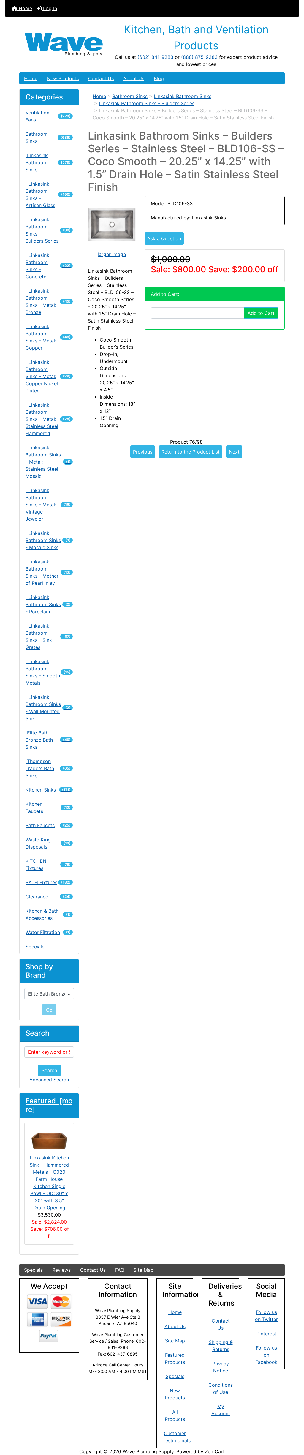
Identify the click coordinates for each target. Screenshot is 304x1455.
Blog (159, 78)
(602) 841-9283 (155, 57)
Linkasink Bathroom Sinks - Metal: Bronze (48, 301)
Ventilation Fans (48, 116)
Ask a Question (164, 238)
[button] (293, 1425)
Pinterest (266, 1333)
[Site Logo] (63, 44)
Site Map (143, 1270)
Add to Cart (261, 313)
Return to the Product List (191, 452)
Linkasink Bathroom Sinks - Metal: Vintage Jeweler (48, 504)
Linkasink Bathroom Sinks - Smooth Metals (48, 672)
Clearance (48, 897)
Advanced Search (49, 1080)
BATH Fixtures (48, 882)
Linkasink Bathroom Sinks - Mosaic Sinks (48, 540)
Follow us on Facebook (266, 1355)
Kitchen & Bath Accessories (48, 914)
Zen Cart (215, 1451)
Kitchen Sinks (48, 790)
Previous (142, 452)
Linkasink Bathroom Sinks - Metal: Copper (48, 337)
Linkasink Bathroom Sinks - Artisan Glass (48, 194)
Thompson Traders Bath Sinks (48, 768)
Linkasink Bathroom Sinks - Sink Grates (48, 636)
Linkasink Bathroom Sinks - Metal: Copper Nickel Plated (48, 376)
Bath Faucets (48, 825)
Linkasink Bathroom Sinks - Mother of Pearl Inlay (48, 572)
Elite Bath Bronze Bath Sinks (48, 740)
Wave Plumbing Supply (148, 1451)
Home (24, 8)
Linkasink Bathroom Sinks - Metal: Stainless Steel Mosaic (48, 462)
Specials (33, 1270)
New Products (63, 78)
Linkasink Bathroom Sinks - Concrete (48, 265)
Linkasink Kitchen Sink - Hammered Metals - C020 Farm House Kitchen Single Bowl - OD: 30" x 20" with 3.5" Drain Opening (49, 1183)
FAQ (119, 1270)
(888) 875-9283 (199, 57)
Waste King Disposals (48, 843)
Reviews (61, 1270)
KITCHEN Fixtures (48, 864)
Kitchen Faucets (48, 807)
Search (49, 1070)
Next (234, 452)
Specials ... (37, 947)
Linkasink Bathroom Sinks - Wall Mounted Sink (48, 707)
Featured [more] (49, 1105)
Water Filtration (48, 932)
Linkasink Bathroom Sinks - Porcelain (48, 604)
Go (49, 1010)
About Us (133, 78)
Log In (49, 8)
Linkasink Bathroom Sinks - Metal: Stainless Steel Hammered (48, 419)
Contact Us (101, 78)
